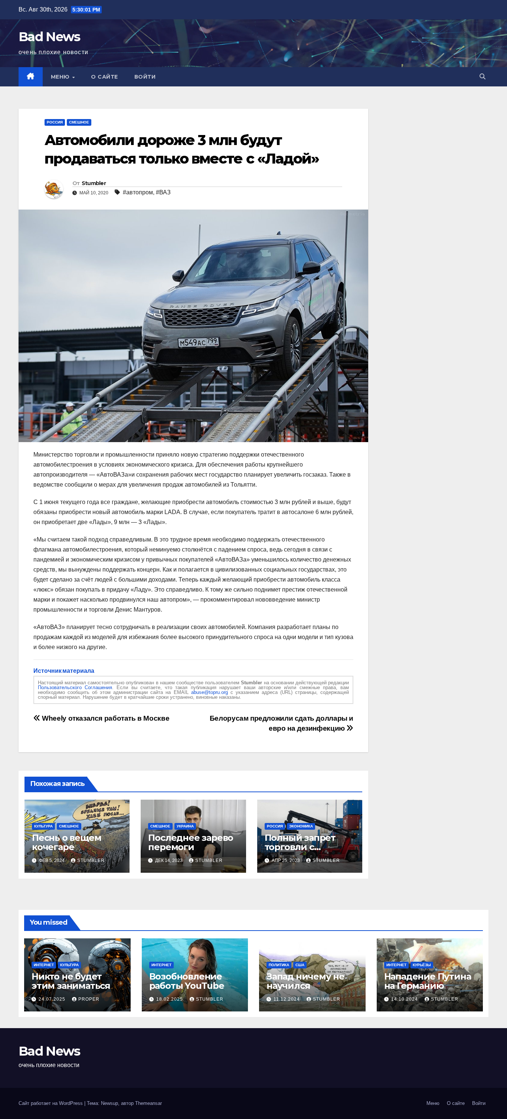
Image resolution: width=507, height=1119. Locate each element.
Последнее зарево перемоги (190, 842)
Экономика (301, 826)
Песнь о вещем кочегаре (66, 842)
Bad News (49, 37)
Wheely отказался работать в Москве (104, 718)
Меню (61, 76)
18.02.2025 (170, 999)
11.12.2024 (287, 999)
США (299, 965)
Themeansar (148, 1103)
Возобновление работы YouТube (186, 981)
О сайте (104, 76)
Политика (279, 965)
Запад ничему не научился (305, 981)
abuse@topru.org (209, 692)
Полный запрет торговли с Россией (300, 847)
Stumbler (94, 183)
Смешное (79, 122)
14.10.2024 (405, 999)
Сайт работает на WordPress (51, 1103)
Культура (43, 826)
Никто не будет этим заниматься (71, 981)
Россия (55, 122)
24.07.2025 (53, 999)
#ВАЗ (163, 192)
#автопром (138, 192)
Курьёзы (422, 965)
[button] (482, 76)
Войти (145, 76)
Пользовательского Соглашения (75, 687)
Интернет (44, 965)
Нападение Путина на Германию (427, 981)
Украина (185, 826)
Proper (88, 999)
